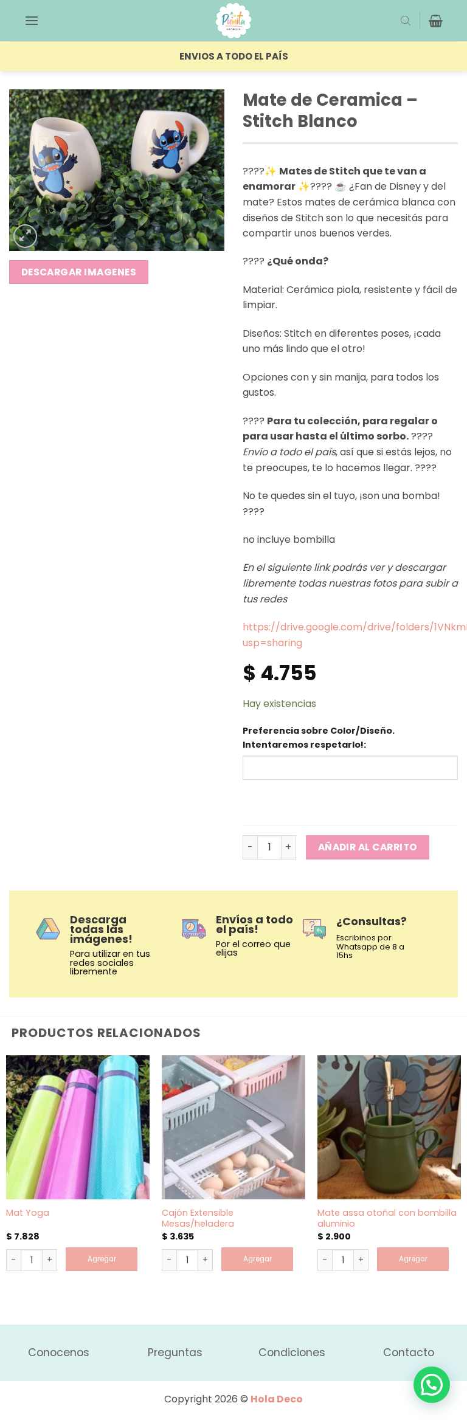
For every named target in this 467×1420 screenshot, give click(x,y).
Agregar (102, 1259)
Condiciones (291, 1352)
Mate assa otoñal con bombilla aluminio (387, 1218)
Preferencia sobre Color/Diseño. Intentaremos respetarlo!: (319, 738)
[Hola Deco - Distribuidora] (233, 20)
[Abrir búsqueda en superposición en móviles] (405, 21)
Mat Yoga (27, 1213)
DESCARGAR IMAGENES (78, 272)
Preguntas (175, 1352)
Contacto (408, 1352)
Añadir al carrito (368, 847)
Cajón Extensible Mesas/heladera (198, 1218)
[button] (31, 20)
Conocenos (58, 1352)
